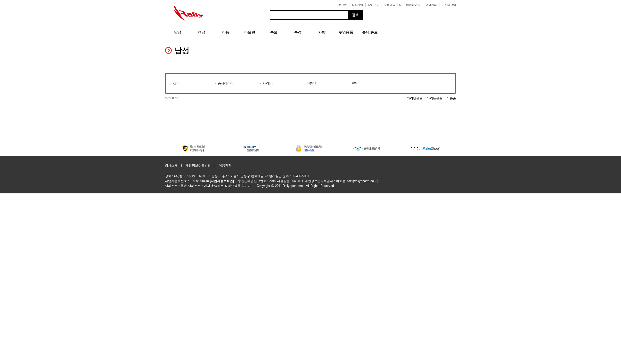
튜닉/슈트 (370, 32)
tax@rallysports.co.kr (362, 181)
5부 (309, 83)
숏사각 (222, 83)
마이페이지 (413, 5)
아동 (225, 32)
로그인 (342, 5)
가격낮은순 (415, 98)
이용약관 (225, 165)
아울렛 (249, 32)
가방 (322, 32)
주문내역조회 (392, 5)
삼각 (176, 83)
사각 (266, 83)
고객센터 (431, 5)
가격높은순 (434, 98)
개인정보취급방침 (198, 165)
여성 (201, 32)
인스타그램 (448, 5)
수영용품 (346, 32)
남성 (177, 32)
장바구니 (373, 5)
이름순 (451, 98)
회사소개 (171, 165)
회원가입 (357, 5)
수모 (274, 32)
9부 (354, 83)
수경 (298, 32)
